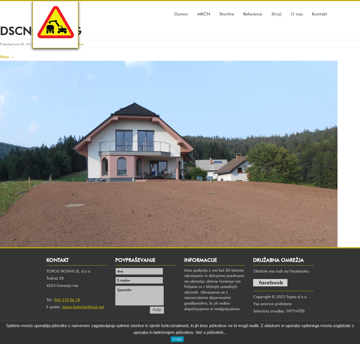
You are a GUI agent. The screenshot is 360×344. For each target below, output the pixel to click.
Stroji (276, 14)
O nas (297, 14)
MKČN (203, 14)
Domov (181, 14)
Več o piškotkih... (211, 332)
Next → (7, 56)
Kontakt (319, 14)
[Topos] (55, 43)
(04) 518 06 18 (67, 300)
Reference (252, 14)
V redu (177, 339)
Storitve (226, 14)
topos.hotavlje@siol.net (83, 307)
